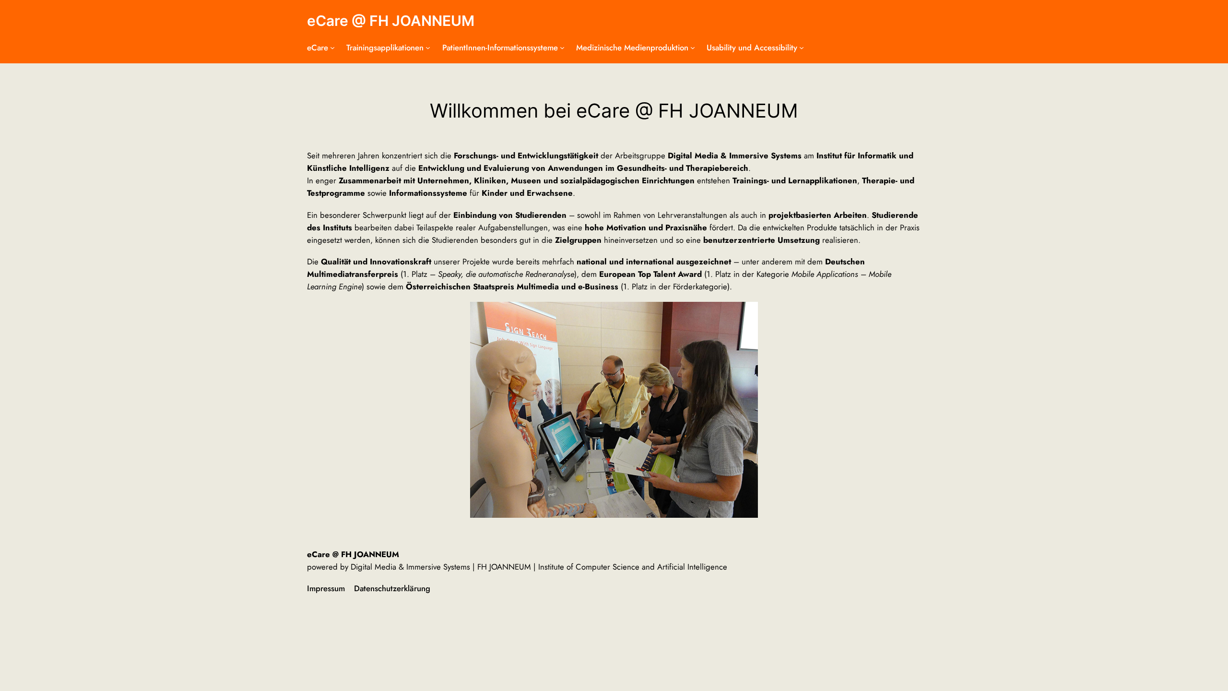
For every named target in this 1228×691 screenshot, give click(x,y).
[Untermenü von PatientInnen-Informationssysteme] (562, 47)
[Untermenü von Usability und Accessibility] (801, 47)
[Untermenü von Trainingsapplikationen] (427, 47)
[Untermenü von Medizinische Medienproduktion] (692, 47)
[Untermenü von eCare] (332, 47)
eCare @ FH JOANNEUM (390, 20)
